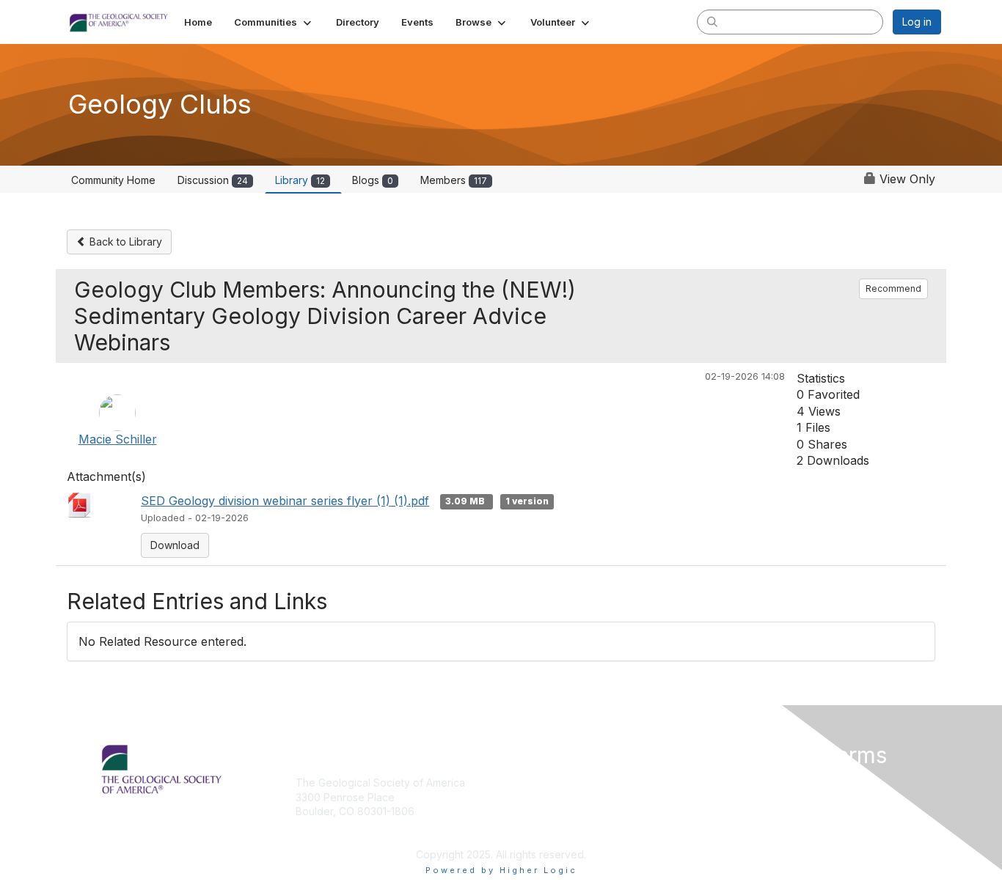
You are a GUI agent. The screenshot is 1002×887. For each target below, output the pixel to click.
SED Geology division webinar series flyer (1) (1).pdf (285, 500)
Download (175, 545)
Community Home (113, 180)
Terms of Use (751, 797)
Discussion (213, 180)
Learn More (535, 811)
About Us (741, 782)
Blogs (372, 180)
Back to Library (124, 241)
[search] (712, 21)
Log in (917, 21)
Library (300, 180)
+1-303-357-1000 (337, 833)
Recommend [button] (893, 288)
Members (453, 180)
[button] (274, 22)
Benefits (526, 797)
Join (517, 782)
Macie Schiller (117, 439)
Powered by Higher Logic (501, 870)
